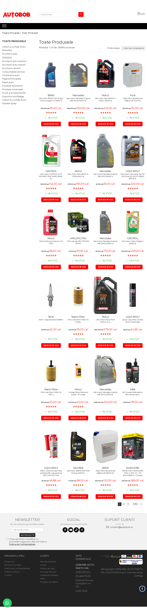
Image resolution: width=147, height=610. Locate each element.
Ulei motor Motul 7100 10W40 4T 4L (105, 321)
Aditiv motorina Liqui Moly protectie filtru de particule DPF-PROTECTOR (51, 473)
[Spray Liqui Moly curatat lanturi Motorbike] (133, 295)
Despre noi (9, 561)
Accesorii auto (10, 53)
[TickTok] (76, 529)
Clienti (44, 555)
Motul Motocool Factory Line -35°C (51, 242)
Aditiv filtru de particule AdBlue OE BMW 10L (105, 472)
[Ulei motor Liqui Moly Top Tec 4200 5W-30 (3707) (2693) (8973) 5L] (133, 151)
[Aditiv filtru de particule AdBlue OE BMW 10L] (105, 446)
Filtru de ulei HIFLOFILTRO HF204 (78, 242)
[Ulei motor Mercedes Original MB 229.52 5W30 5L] (78, 75)
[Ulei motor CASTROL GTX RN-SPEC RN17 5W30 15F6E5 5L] (51, 151)
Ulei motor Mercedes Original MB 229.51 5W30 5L (105, 393)
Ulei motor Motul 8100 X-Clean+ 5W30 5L (105, 99)
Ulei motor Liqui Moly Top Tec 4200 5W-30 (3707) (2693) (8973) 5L (133, 176)
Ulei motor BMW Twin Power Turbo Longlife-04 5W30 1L (51, 99)
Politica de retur (47, 568)
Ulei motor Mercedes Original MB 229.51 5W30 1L (105, 175)
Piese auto (8, 82)
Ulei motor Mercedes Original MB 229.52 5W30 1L (105, 242)
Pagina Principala (11, 78)
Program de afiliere (49, 582)
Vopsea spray (9, 103)
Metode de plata (48, 561)
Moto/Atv (7, 50)
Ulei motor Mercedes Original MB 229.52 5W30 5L (78, 99)
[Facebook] (65, 529)
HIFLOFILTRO (78, 238)
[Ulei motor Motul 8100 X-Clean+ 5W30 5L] (105, 75)
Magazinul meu (14, 555)
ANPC (43, 578)
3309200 (7, 57)
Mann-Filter (78, 317)
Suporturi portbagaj (13, 96)
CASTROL (51, 171)
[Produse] (4, 26)
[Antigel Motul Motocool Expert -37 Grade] (78, 371)
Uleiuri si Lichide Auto (13, 46)
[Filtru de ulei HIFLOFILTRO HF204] (78, 222)
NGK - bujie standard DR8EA (51, 320)
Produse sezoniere (12, 85)
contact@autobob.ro (121, 527)
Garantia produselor (49, 575)
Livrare (43, 565)
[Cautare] (81, 14)
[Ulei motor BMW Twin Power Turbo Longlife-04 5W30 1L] (51, 75)
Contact (8, 575)
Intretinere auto (11, 75)
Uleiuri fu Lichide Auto (14, 99)
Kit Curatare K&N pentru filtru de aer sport (132, 393)
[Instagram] (81, 529)
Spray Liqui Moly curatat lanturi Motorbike (132, 321)
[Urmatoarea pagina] (141, 504)
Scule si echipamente (14, 92)
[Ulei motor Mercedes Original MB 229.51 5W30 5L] (105, 371)
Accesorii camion (11, 68)
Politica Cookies (11, 572)
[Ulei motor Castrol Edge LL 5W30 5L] (133, 222)
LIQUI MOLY (133, 171)
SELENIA (78, 468)
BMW (51, 95)
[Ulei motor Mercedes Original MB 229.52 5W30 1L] (105, 222)
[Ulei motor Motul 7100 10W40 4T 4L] (105, 295)
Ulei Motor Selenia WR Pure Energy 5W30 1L (78, 472)
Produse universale (12, 89)
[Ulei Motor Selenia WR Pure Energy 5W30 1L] (78, 446)
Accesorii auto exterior (14, 61)
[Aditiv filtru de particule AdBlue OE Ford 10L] (133, 75)
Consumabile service (13, 71)
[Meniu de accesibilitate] (142, 589)
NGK (51, 317)
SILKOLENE (132, 468)
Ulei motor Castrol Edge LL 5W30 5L (133, 242)
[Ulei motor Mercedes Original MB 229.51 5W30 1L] (105, 150)
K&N (132, 389)
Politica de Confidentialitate (22, 544)
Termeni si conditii (12, 565)
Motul (105, 95)
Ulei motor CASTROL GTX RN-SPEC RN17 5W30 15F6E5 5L (51, 176)
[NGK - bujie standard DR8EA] (51, 295)
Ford (132, 95)
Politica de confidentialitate (17, 568)
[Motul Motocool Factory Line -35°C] (51, 222)
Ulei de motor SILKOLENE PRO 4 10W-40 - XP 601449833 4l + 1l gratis (132, 473)
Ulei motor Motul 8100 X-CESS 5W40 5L (78, 175)
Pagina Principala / (11, 33)
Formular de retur (48, 572)
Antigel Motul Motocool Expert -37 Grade (78, 393)
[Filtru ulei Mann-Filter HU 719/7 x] (51, 371)
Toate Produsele (30, 33)
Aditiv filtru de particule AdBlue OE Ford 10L (132, 99)
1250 (135, 504)
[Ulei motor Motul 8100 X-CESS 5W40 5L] (78, 151)
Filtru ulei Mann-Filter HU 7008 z (78, 321)
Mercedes (78, 95)
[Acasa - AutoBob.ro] (16, 14)
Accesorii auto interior (14, 64)
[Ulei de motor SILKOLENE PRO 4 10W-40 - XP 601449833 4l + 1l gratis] (133, 446)
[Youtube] (70, 529)
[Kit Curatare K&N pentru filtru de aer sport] (133, 371)
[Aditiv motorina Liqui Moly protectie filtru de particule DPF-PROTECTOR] (51, 446)
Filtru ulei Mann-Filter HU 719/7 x (51, 393)
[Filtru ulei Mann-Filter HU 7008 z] (78, 295)
